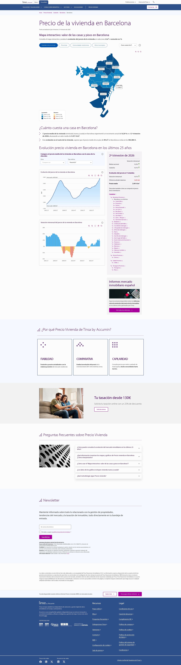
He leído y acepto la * (56, 532)
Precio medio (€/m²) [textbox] (126, 45)
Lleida (115, 262)
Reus (115, 270)
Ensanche (118, 203)
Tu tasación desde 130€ (112, 397)
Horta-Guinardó (119, 207)
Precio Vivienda (48, 12)
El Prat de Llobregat (119, 230)
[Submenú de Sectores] (71, 7)
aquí (68, 553)
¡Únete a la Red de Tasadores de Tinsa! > (129, 660)
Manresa (116, 246)
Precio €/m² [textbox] (73, 162)
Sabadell (116, 234)
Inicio (40, 12)
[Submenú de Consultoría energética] (61, 7)
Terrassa (116, 242)
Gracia (117, 205)
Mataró (116, 248)
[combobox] (128, 45)
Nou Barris (118, 211)
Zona (42, 159)
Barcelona (62, 12)
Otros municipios (100, 45)
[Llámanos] (154, 2)
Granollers (117, 252)
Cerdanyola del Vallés (120, 223)
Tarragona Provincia (118, 266)
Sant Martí (118, 215)
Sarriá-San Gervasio (120, 219)
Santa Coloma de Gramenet (122, 240)
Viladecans (117, 244)
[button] (108, 448)
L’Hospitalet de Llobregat (121, 228)
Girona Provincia (117, 255)
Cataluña (55, 12)
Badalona (116, 222)
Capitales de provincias (48, 45)
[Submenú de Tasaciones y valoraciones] (41, 7)
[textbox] (53, 162)
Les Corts (118, 209)
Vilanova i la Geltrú (119, 250)
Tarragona (117, 268)
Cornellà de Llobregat (120, 226)
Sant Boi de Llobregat (120, 236)
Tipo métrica (71, 159)
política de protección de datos (61, 532)
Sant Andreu (119, 213)
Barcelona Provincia (118, 197)
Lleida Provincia (117, 260)
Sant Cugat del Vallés (120, 238)
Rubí (115, 232)
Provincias (64, 45)
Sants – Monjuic (119, 217)
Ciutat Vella (118, 201)
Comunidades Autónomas (81, 45)
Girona (116, 257)
